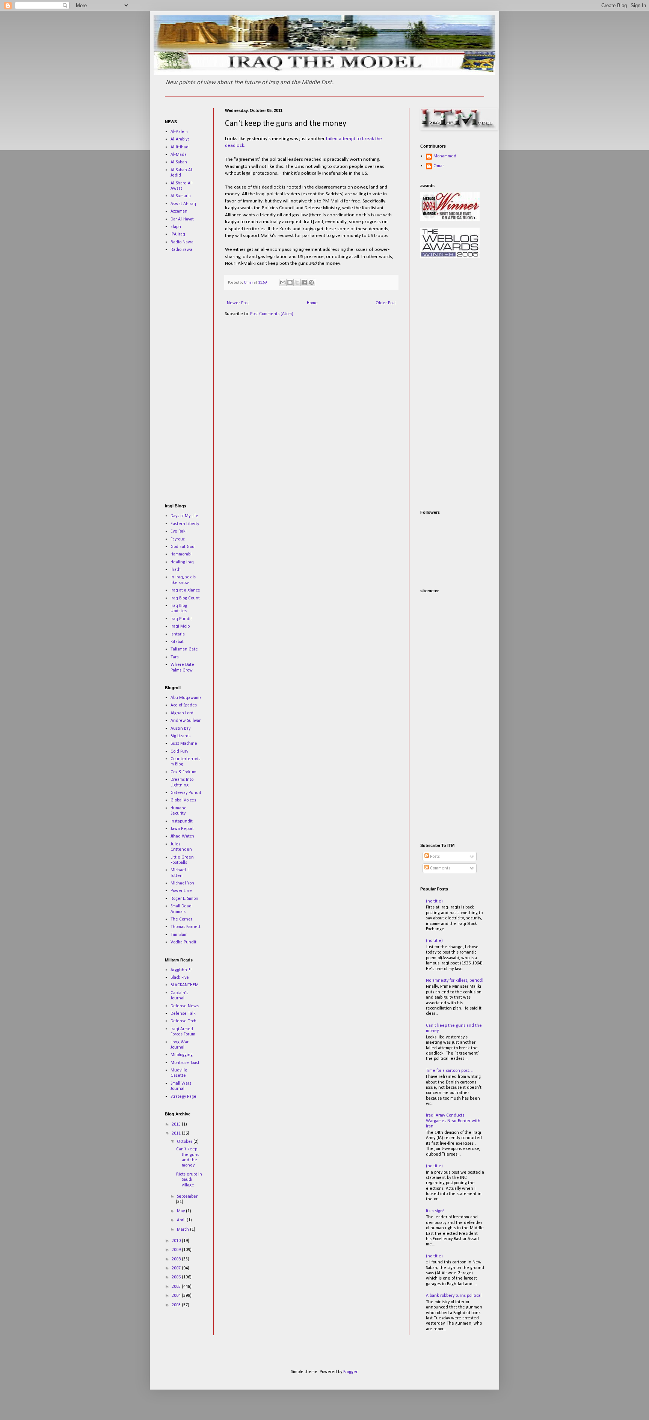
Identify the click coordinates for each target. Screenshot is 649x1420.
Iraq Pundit (181, 619)
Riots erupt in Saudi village (189, 1180)
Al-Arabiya (180, 139)
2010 (177, 1241)
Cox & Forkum (183, 772)
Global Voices (183, 800)
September (187, 1196)
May (181, 1211)
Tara (175, 657)
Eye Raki (179, 531)
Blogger (350, 1372)
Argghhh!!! (181, 970)
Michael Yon (182, 883)
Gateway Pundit (186, 793)
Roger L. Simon (184, 898)
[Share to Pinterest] (311, 282)
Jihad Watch (182, 836)
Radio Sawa (181, 249)
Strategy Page (183, 1096)
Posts (434, 856)
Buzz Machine (184, 743)
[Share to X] (297, 282)
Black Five (180, 977)
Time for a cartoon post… (450, 1070)
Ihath (176, 569)
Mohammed (444, 156)
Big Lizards (180, 736)
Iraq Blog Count (185, 598)
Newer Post (238, 303)
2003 (177, 1305)
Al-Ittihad (180, 147)
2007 (177, 1268)
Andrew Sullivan (186, 720)
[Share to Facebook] (304, 282)
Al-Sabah (179, 162)
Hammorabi (181, 554)
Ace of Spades (184, 705)
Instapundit (182, 821)
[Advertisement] (187, 377)
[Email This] (283, 282)
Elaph (176, 227)
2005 (177, 1286)
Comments (439, 868)
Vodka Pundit (183, 942)
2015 (177, 1124)
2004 (177, 1295)
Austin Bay (180, 728)
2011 (177, 1133)
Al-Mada (179, 154)
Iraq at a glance (185, 590)
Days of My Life (184, 516)
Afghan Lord (182, 713)
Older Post (386, 303)
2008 (177, 1259)
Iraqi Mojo (180, 626)
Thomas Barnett (186, 927)
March (183, 1229)
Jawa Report (182, 829)
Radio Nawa (182, 242)
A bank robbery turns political (453, 1295)
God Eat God (183, 547)
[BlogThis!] (290, 282)
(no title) (434, 901)
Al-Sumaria (181, 196)
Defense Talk (183, 1013)
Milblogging (182, 1055)
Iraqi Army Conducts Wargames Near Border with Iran (453, 1121)
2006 (177, 1277)
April (182, 1220)
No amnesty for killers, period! (454, 980)
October (185, 1141)
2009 (177, 1250)
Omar (438, 166)
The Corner (181, 919)
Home (312, 303)
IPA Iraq (178, 234)
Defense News (185, 1006)
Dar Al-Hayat (182, 219)
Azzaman (179, 211)
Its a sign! (435, 1211)
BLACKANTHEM (185, 985)
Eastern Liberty (185, 524)
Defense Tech (183, 1021)
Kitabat (177, 642)
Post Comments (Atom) (271, 314)
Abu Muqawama (186, 698)
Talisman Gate (184, 649)
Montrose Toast (185, 1063)
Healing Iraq (182, 562)
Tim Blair (179, 935)
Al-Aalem (179, 132)
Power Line (181, 891)
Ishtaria (178, 634)
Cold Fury (179, 751)
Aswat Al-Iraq (183, 204)
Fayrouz (178, 539)
